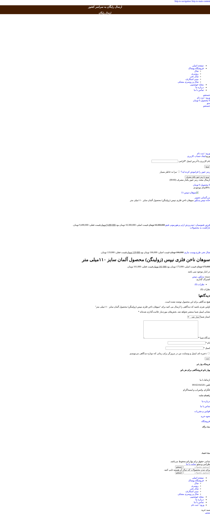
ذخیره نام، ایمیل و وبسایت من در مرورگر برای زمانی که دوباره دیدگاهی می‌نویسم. (168, 353)
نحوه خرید (205, 416)
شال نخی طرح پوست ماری (197, 252)
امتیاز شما (205, 317)
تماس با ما (205, 406)
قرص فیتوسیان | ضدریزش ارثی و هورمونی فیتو (187, 225)
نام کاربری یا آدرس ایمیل (194, 161)
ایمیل (206, 348)
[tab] (199, 284)
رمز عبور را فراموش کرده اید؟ (195, 172)
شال (196, 71)
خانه (207, 200)
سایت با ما (191, 464)
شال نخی (194, 76)
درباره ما (206, 401)
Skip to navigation (182, 1)
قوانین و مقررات (202, 411)
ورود (207, 166)
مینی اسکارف (192, 79)
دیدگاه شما (204, 338)
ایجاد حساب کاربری (196, 156)
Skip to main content (200, 1)
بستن (207, 512)
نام (208, 343)
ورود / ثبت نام (197, 505)
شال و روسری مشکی (188, 82)
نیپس (202, 200)
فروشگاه (205, 421)
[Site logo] (196, 60)
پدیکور (197, 200)
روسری (195, 74)
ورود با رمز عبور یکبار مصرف (197, 177)
